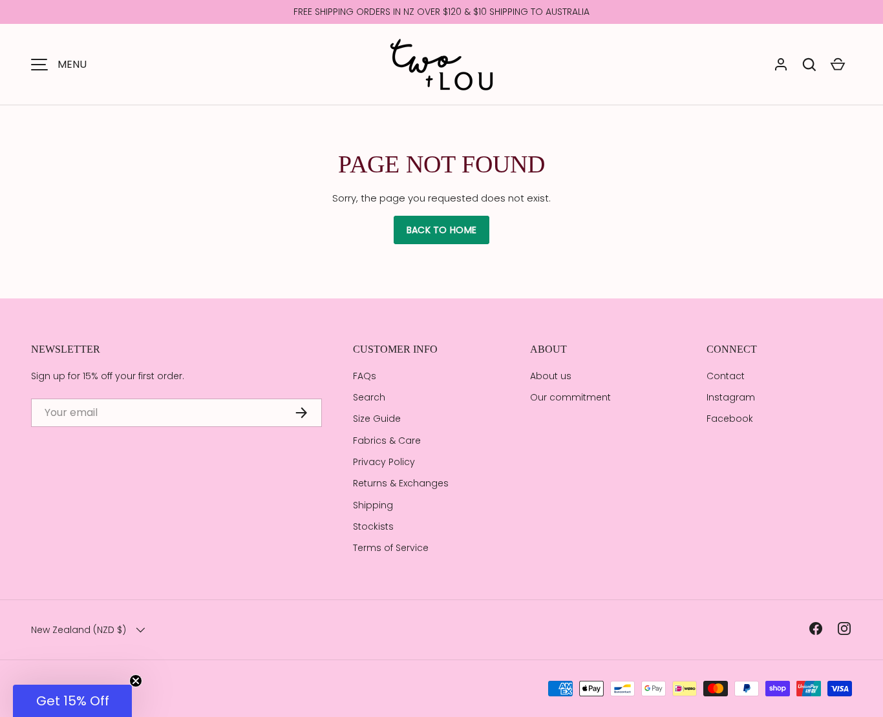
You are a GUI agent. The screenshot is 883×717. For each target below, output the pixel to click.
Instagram (731, 397)
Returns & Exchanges (401, 483)
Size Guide (377, 418)
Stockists (373, 526)
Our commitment (570, 397)
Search (369, 397)
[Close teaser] (135, 680)
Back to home (441, 229)
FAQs (364, 375)
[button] (809, 64)
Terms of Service (391, 547)
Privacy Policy (384, 461)
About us (550, 375)
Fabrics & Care (387, 440)
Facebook (730, 418)
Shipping (373, 505)
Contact (726, 375)
